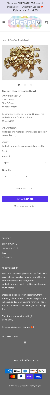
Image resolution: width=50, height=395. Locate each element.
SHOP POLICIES (10, 248)
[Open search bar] (38, 22)
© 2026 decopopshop (17, 386)
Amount (6, 156)
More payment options (25, 206)
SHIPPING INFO (10, 243)
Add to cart (25, 188)
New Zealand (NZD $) (24, 360)
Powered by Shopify (33, 386)
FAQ (4, 252)
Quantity (6, 170)
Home (4, 40)
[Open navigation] (4, 22)
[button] (25, 62)
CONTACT (7, 257)
